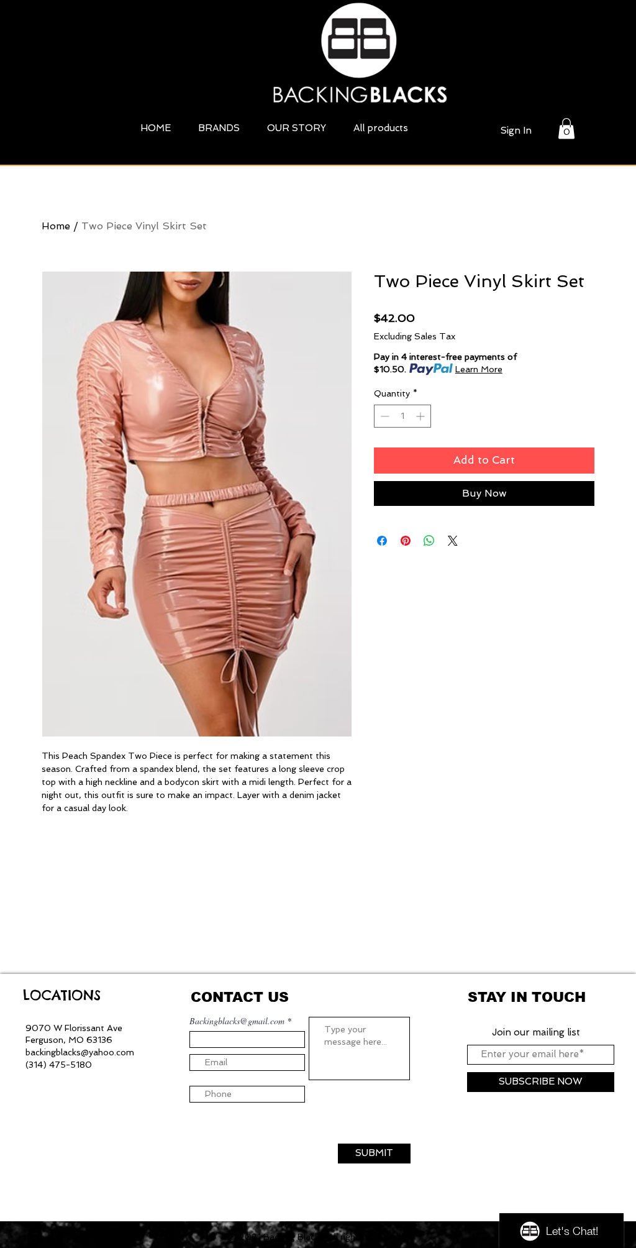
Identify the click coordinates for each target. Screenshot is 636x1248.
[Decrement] (383, 416)
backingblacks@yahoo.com (79, 1052)
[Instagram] (34, 1237)
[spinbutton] (402, 416)
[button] (566, 128)
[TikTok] (84, 1237)
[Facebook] (59, 1237)
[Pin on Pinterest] (405, 540)
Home (56, 226)
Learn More (478, 369)
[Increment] (421, 416)
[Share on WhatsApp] (429, 540)
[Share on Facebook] (382, 540)
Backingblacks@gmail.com (236, 1021)
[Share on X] (452, 540)
